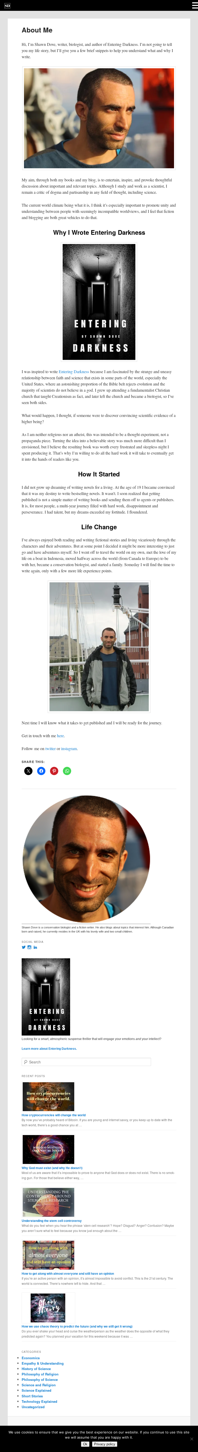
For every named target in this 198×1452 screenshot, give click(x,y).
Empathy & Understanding (43, 1363)
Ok (85, 1444)
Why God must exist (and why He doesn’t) (52, 1167)
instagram (69, 748)
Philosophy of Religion (40, 1374)
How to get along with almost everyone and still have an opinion (68, 1273)
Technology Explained (39, 1401)
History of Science (36, 1368)
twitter (51, 748)
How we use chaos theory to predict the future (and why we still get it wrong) (77, 1326)
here (60, 735)
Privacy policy (104, 1444)
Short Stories (32, 1396)
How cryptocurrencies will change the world (54, 1115)
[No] (191, 1438)
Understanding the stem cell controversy (52, 1220)
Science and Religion (39, 1384)
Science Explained (36, 1390)
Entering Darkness (74, 371)
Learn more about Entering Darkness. (49, 1049)
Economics (31, 1357)
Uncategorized (33, 1406)
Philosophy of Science (40, 1379)
